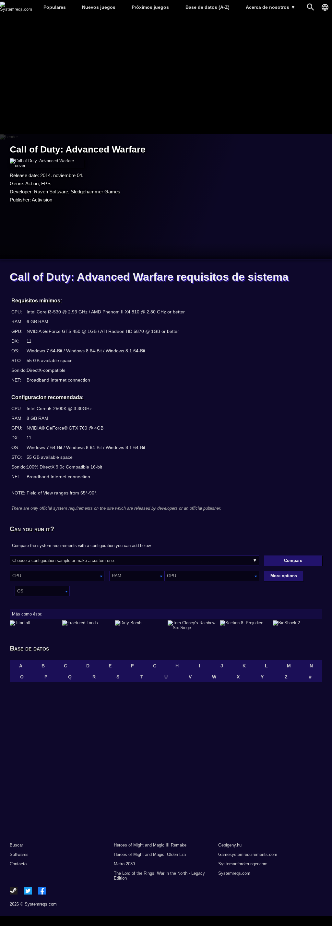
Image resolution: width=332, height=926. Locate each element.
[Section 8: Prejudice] (244, 625)
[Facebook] (42, 891)
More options (283, 575)
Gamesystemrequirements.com (247, 854)
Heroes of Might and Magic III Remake (150, 845)
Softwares (19, 854)
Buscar (16, 845)
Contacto (18, 863)
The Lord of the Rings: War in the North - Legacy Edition (159, 876)
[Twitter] (28, 891)
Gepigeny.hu (230, 845)
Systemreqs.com (234, 873)
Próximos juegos (150, 7)
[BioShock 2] (297, 625)
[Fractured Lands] (87, 625)
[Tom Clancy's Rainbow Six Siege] (192, 625)
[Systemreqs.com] (16, 9)
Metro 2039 (124, 863)
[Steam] (14, 891)
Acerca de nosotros (270, 7)
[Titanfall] (34, 625)
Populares (54, 7)
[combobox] (57, 576)
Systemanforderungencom (242, 863)
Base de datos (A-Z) (207, 7)
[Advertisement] (166, 75)
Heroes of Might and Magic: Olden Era (150, 854)
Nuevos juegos (98, 7)
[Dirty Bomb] (139, 625)
